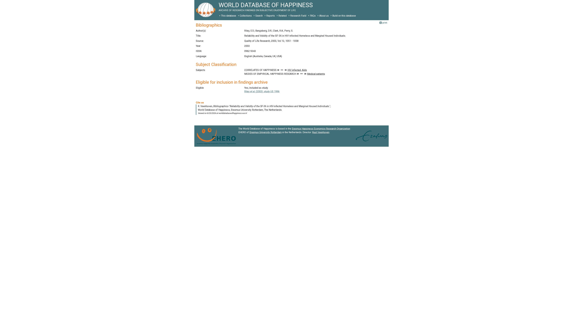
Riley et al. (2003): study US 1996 (262, 91)
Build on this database (344, 15)
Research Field (298, 15)
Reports (270, 15)
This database (228, 15)
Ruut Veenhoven (320, 132)
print (384, 22)
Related (282, 15)
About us (324, 15)
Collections (246, 15)
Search (259, 15)
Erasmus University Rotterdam (265, 132)
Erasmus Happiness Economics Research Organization (321, 128)
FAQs (313, 15)
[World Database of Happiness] (206, 10)
